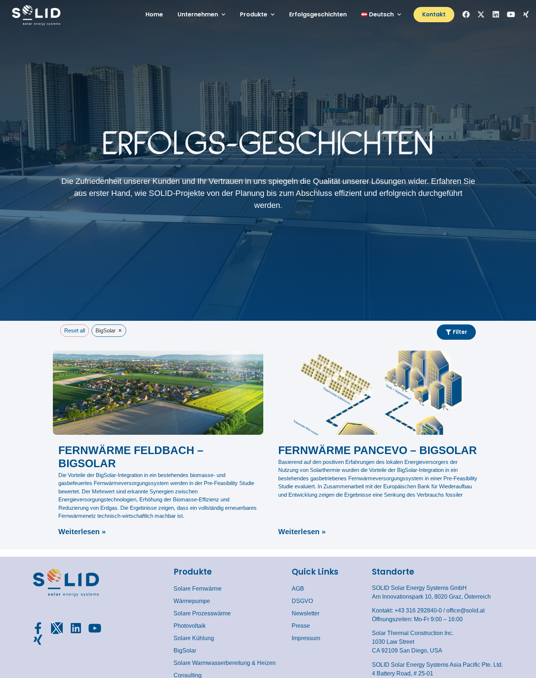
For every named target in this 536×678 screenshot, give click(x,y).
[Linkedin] (496, 14)
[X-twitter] (481, 14)
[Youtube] (511, 14)
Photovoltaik (190, 626)
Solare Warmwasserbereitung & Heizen (225, 663)
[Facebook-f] (38, 628)
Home (154, 14)
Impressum (306, 638)
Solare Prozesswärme (202, 613)
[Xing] (525, 14)
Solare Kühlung (194, 638)
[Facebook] (466, 14)
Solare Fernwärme (198, 589)
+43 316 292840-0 (418, 610)
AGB (298, 589)
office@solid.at (465, 610)
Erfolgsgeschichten (318, 14)
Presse (301, 626)
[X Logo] (57, 628)
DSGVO (302, 601)
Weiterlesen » (82, 532)
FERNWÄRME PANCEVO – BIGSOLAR (377, 450)
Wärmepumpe (192, 601)
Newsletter (305, 613)
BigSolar (185, 650)
